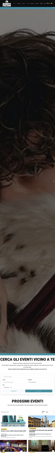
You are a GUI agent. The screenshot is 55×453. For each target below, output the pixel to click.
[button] (1, 181)
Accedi (45, 3)
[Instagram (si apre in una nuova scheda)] (50, 3)
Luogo (4, 379)
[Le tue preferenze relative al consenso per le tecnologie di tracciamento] (53, 451)
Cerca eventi (38, 390)
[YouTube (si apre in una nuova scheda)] (52, 3)
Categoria (30, 379)
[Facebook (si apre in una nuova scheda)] (48, 3)
